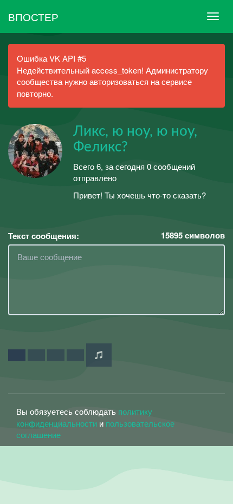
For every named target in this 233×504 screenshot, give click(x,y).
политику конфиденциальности (84, 417)
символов (193, 235)
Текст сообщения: (43, 236)
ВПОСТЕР (33, 16)
